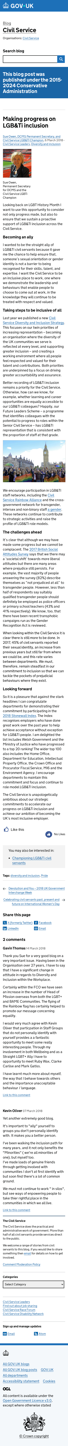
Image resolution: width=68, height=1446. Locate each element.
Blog (7, 23)
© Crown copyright (34, 1436)
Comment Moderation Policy (21, 1264)
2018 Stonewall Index (19, 715)
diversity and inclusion (25, 875)
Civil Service (19, 30)
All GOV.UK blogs (16, 1364)
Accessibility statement (21, 1381)
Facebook (45, 923)
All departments (15, 1375)
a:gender (54, 509)
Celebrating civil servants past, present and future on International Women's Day (31, 902)
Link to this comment (16, 1095)
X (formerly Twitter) (20, 923)
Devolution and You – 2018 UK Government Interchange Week (36, 890)
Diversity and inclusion (46, 144)
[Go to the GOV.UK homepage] (18, 5)
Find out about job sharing (20, 1306)
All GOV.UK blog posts (20, 1369)
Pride (44, 875)
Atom (42, 1334)
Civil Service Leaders (16, 144)
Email (42, 928)
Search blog (13, 51)
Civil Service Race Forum (19, 1310)
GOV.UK (47, 1369)
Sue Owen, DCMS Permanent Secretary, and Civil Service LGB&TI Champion (31, 138)
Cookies (49, 1381)
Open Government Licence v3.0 (27, 1400)
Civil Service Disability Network (23, 1314)
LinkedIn (13, 928)
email (27, 1253)
